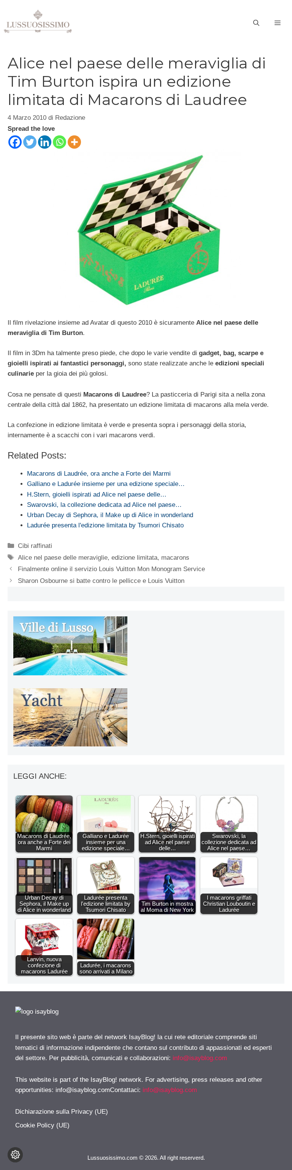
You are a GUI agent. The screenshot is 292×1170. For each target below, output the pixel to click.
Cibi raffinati (35, 545)
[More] (74, 142)
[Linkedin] (44, 142)
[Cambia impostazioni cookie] (15, 1154)
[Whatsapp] (59, 142)
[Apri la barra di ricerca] (256, 23)
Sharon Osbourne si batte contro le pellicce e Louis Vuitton (101, 580)
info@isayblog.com (200, 1058)
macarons (175, 557)
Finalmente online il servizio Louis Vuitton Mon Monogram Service (111, 569)
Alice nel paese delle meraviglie (63, 557)
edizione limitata (134, 557)
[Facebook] (15, 142)
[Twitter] (29, 142)
